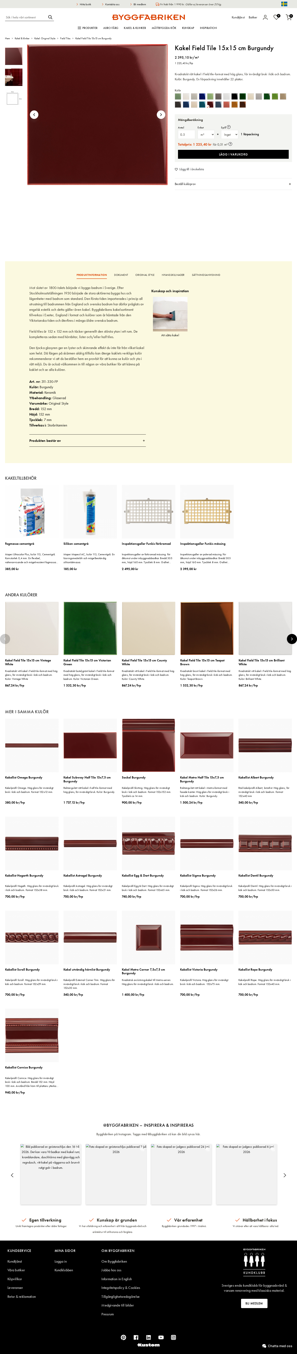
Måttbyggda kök (164, 28)
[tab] (233, 184)
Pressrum (107, 1314)
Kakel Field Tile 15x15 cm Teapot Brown (202, 662)
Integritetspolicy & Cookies (120, 1287)
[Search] (50, 17)
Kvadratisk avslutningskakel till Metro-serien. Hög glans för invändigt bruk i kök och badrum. (148, 982)
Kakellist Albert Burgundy (256, 778)
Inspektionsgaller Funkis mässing (202, 544)
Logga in (61, 1261)
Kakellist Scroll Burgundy (22, 970)
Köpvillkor (14, 1279)
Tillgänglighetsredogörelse (120, 1296)
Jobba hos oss (111, 1270)
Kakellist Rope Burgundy (255, 970)
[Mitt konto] (265, 17)
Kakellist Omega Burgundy (23, 778)
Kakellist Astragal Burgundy (82, 876)
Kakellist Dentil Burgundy (255, 876)
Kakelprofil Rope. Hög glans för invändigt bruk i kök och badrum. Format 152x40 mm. (264, 982)
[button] (34, 114)
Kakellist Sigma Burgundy (198, 876)
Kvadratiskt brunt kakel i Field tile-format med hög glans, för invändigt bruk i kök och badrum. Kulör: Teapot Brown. (206, 675)
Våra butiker (16, 1270)
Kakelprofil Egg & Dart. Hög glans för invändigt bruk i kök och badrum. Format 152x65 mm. (148, 888)
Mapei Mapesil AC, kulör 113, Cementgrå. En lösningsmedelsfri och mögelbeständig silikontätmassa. (89, 558)
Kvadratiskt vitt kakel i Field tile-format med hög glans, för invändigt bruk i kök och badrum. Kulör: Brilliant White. (265, 675)
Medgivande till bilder (117, 1305)
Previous (5, 639)
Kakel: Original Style (44, 38)
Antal (181, 127)
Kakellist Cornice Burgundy (24, 1067)
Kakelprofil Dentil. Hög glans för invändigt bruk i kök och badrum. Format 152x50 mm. (265, 888)
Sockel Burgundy (134, 778)
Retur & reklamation (21, 1296)
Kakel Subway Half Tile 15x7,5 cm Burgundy (87, 779)
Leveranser (15, 1287)
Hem (7, 38)
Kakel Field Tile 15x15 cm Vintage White (28, 662)
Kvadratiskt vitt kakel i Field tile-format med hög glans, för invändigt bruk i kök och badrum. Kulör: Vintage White (31, 675)
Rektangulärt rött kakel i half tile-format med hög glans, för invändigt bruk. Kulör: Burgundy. (89, 790)
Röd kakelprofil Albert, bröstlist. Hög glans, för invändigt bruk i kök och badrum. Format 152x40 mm (263, 792)
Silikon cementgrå (75, 544)
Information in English (116, 1279)
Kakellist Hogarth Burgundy (24, 876)
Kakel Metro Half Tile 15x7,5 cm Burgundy (202, 779)
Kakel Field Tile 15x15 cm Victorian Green (87, 662)
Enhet (201, 127)
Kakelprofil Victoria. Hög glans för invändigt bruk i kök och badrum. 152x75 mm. (204, 982)
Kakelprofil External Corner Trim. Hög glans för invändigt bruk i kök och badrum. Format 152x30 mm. (89, 984)
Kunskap (188, 28)
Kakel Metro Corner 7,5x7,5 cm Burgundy (143, 971)
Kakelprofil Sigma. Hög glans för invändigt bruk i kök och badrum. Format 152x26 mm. (206, 888)
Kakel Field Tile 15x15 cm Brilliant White (261, 662)
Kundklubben (64, 1270)
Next (292, 639)
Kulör (178, 90)
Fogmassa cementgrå (19, 544)
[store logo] (148, 17)
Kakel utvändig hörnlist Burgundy (86, 970)
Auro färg (110, 28)
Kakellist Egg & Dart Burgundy (143, 876)
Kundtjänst (14, 1261)
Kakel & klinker (135, 28)
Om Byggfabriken (114, 1261)
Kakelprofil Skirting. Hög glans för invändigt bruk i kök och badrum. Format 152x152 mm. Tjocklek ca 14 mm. (146, 792)
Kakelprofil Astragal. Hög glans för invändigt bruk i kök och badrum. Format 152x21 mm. (87, 888)
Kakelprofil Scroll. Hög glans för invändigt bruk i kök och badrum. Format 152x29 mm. (31, 982)
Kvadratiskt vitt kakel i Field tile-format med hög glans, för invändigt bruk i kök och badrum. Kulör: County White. (148, 675)
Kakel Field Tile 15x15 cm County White (144, 662)
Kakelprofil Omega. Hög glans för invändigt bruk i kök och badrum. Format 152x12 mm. (29, 790)
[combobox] (26, 17)
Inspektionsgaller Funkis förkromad (146, 544)
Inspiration (208, 28)
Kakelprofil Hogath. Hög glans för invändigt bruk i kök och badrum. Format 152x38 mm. (32, 888)
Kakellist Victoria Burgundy (199, 970)
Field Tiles (65, 38)
